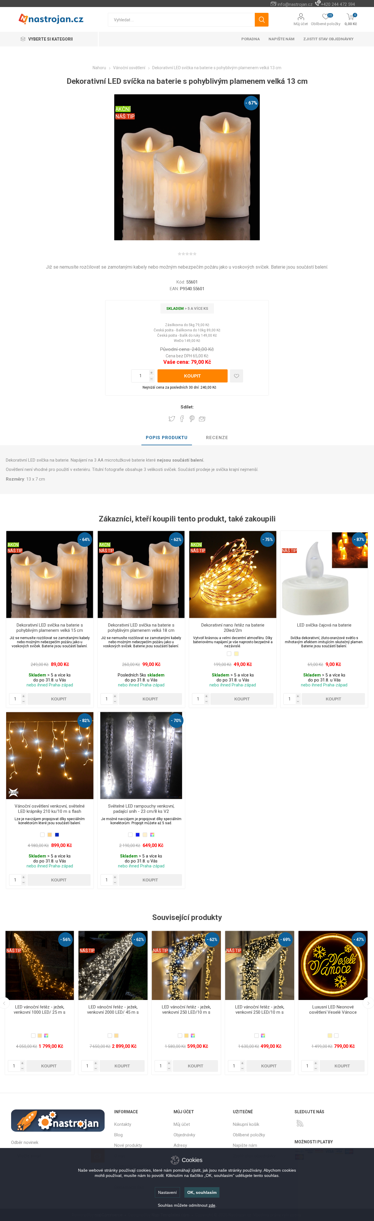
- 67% (251, 103)
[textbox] (181, 20)
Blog (118, 1134)
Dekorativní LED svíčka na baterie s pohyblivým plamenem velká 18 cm (141, 627)
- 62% (176, 539)
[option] (39, 1002)
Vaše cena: (176, 362)
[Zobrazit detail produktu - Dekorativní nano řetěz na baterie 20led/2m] (232, 574)
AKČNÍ (123, 109)
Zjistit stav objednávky (328, 39)
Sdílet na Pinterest (192, 418)
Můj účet (301, 24)
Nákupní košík (246, 1124)
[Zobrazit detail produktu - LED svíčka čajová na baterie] (324, 574)
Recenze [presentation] (217, 437)
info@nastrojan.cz (295, 4)
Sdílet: (187, 407)
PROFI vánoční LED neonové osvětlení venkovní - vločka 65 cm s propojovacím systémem (333, 1014)
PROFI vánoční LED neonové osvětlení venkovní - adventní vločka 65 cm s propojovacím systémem (259, 1014)
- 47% (212, 939)
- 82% (84, 720)
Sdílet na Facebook (182, 418)
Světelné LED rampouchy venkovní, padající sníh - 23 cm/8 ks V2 (141, 808)
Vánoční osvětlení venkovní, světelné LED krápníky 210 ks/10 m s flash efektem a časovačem (50, 811)
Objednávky (184, 1134)
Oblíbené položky (249, 1134)
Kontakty (122, 1124)
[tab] (166, 438)
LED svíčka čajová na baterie (324, 625)
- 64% (84, 539)
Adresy (180, 1145)
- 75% (267, 539)
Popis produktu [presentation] (167, 437)
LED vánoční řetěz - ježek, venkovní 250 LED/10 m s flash (39, 1012)
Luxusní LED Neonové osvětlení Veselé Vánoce (186, 1009)
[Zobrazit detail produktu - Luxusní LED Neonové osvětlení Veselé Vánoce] (186, 965)
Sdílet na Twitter (172, 418)
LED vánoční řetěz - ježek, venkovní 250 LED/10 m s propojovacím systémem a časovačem (113, 1014)
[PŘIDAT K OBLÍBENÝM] (236, 375)
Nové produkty (128, 1145)
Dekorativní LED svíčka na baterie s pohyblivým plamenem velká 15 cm (49, 627)
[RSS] (300, 1123)
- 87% (359, 539)
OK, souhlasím (202, 1192)
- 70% (176, 720)
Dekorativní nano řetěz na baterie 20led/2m (232, 627)
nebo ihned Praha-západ (50, 685)
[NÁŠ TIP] (289, 534)
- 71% (285, 939)
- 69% (139, 939)
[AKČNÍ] (13, 534)
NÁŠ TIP (125, 116)
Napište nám (245, 1145)
